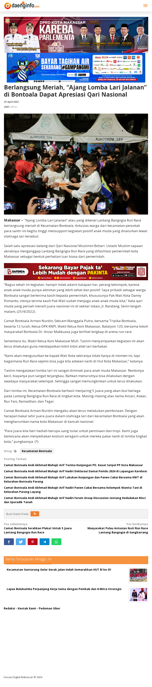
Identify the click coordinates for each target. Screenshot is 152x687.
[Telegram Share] (44, 541)
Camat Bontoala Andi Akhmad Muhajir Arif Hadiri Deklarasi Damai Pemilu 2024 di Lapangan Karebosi (75, 471)
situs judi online (18, 645)
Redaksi (9, 608)
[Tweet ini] (21, 541)
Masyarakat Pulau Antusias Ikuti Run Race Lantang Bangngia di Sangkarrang (117, 528)
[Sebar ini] (9, 541)
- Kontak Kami (26, 608)
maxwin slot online (20, 620)
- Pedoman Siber (48, 608)
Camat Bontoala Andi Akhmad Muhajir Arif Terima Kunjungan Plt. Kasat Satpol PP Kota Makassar (73, 465)
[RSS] (34, 513)
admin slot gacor (19, 637)
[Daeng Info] (22, 4)
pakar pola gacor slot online (27, 661)
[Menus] (145, 6)
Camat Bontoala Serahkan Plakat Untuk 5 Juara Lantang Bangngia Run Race (38, 528)
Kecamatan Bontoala (37, 451)
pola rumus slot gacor (22, 629)
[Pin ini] (33, 541)
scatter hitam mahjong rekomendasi (33, 612)
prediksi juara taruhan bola (26, 669)
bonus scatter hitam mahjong (28, 653)
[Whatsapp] (56, 541)
